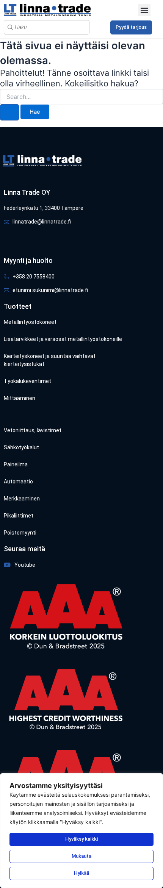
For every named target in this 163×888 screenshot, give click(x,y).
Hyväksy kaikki (81, 839)
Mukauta (81, 856)
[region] (81, 830)
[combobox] (46, 27)
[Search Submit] (9, 112)
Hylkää (81, 873)
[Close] (155, 779)
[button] (144, 10)
